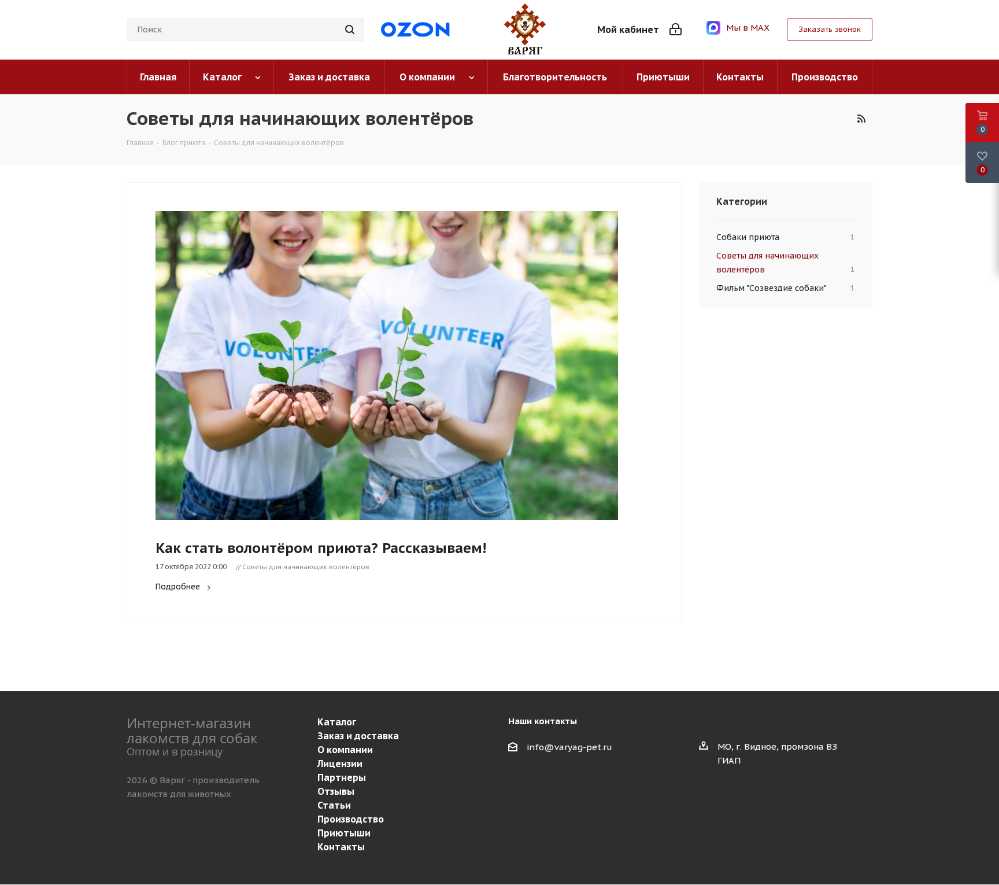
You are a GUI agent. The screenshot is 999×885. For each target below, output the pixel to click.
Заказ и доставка (358, 736)
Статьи (334, 805)
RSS (860, 118)
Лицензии (339, 763)
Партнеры (341, 777)
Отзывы (335, 791)
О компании (345, 749)
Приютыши (344, 833)
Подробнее (178, 586)
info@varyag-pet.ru (569, 747)
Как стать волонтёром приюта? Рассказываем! (321, 548)
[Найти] (350, 29)
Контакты (341, 847)
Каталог (336, 722)
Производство (350, 819)
